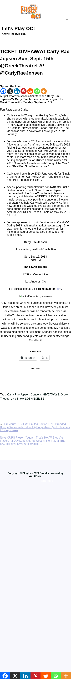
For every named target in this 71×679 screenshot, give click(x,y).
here (58, 288)
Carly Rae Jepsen (18, 394)
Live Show (17, 398)
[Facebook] (3, 91)
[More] (44, 91)
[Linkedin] (17, 91)
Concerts (36, 394)
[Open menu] (67, 19)
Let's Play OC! (18, 28)
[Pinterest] (24, 91)
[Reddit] (30, 91)
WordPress (47, 480)
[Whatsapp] (37, 91)
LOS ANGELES (34, 398)
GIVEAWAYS (51, 394)
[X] (10, 91)
